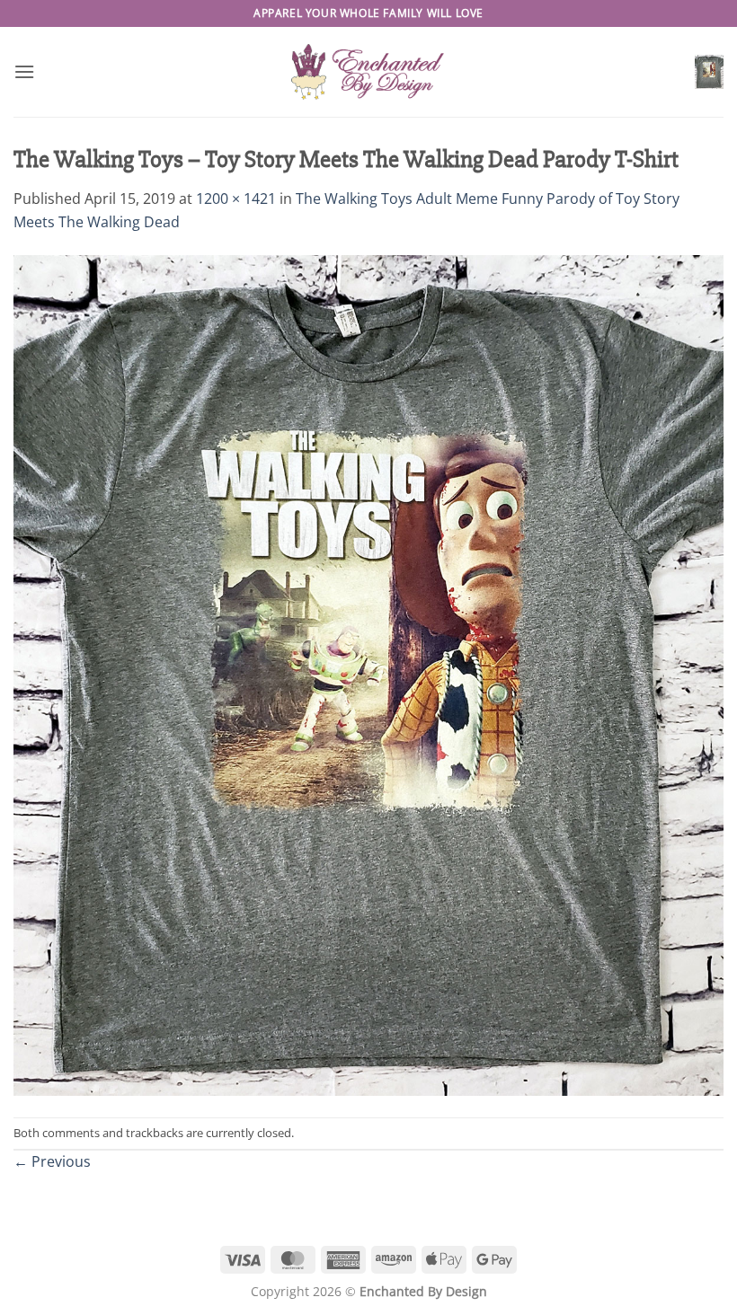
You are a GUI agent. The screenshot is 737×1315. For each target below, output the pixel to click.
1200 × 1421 (236, 198)
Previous (52, 1161)
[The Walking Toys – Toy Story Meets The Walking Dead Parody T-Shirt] (368, 674)
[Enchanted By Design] (368, 72)
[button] (24, 71)
